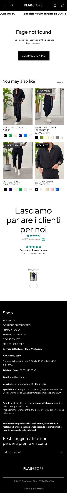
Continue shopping (33, 55)
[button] (30, 286)
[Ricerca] (12, 5)
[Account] (55, 5)
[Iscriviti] (60, 452)
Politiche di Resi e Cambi (17, 325)
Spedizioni (9, 320)
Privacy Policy (12, 329)
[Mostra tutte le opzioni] (30, 135)
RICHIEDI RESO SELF (13, 343)
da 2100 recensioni (31, 239)
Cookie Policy (11, 339)
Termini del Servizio (14, 334)
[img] (33, 235)
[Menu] (4, 5)
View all (60, 82)
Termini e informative (33, 488)
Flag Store (27, 481)
